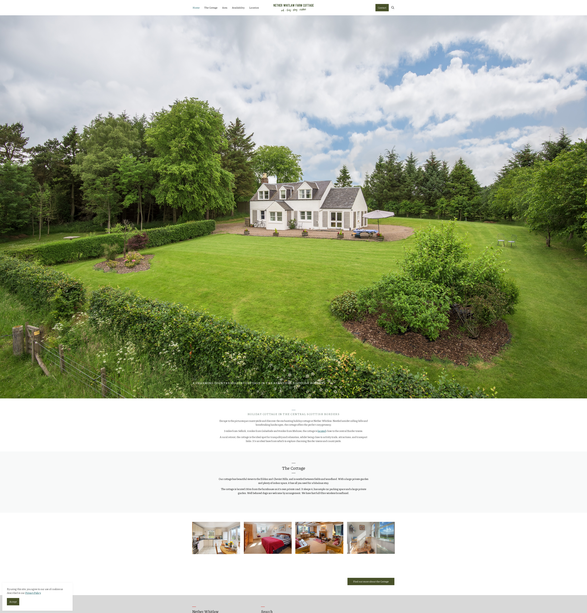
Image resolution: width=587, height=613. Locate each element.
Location (254, 7)
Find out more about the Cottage (371, 581)
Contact (382, 7)
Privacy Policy (33, 593)
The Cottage (211, 7)
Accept (13, 601)
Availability (238, 7)
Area (224, 7)
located (322, 431)
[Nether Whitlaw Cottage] (293, 8)
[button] (216, 538)
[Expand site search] (392, 7)
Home (196, 7)
